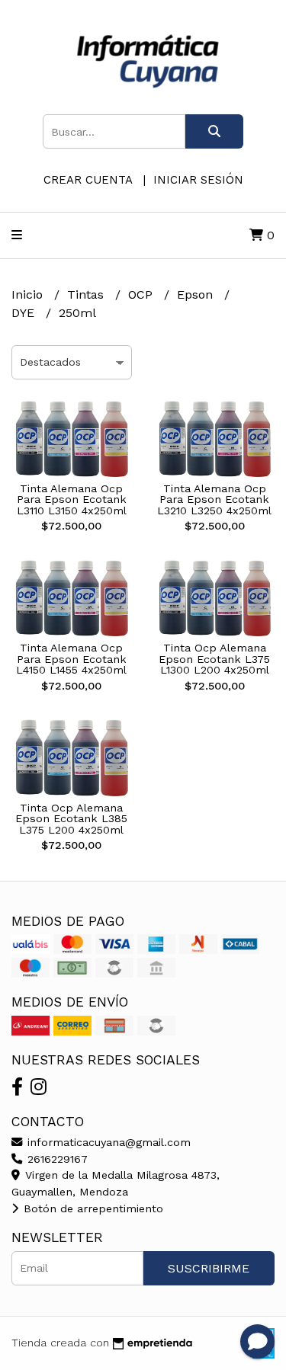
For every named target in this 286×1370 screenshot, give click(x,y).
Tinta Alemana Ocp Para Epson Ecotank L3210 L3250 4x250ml (214, 499)
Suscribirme (208, 1268)
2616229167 (56, 1159)
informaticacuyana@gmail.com (107, 1142)
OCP (142, 294)
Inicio (29, 294)
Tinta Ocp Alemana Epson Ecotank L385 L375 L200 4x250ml (71, 819)
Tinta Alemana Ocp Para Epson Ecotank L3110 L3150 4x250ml (72, 499)
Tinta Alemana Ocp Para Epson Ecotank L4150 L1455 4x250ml (71, 659)
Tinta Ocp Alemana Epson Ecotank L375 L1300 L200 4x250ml (214, 659)
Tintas (87, 294)
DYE (24, 313)
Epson (197, 294)
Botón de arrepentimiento (91, 1208)
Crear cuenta (87, 180)
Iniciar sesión (198, 180)
